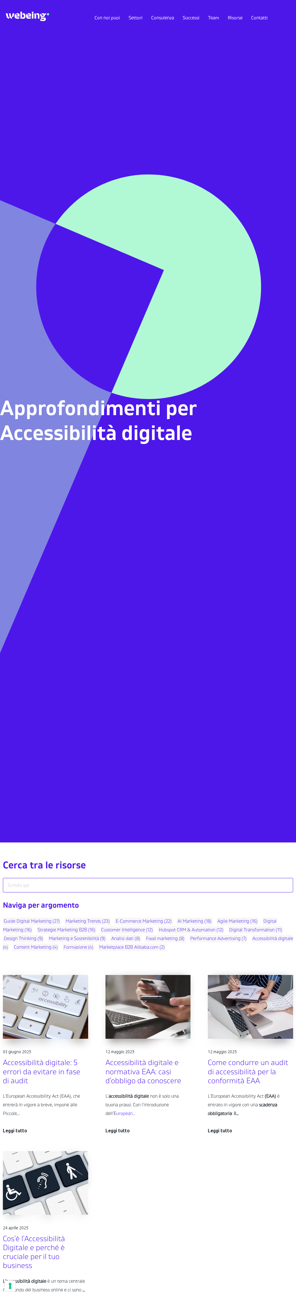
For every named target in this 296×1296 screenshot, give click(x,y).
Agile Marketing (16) (237, 921)
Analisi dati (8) (125, 938)
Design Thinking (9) (23, 938)
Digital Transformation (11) (255, 930)
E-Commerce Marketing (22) (144, 921)
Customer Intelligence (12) (127, 930)
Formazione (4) (78, 947)
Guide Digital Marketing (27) (32, 921)
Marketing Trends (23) (88, 921)
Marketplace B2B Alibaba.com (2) (132, 947)
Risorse (235, 18)
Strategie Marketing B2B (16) (66, 930)
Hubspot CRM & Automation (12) (191, 930)
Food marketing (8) (165, 938)
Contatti (259, 18)
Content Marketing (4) (36, 947)
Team (213, 18)
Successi (191, 18)
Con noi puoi (107, 18)
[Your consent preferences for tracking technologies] (10, 1285)
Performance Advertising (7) (218, 938)
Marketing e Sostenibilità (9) (77, 938)
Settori (136, 18)
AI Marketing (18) (194, 921)
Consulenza (162, 18)
